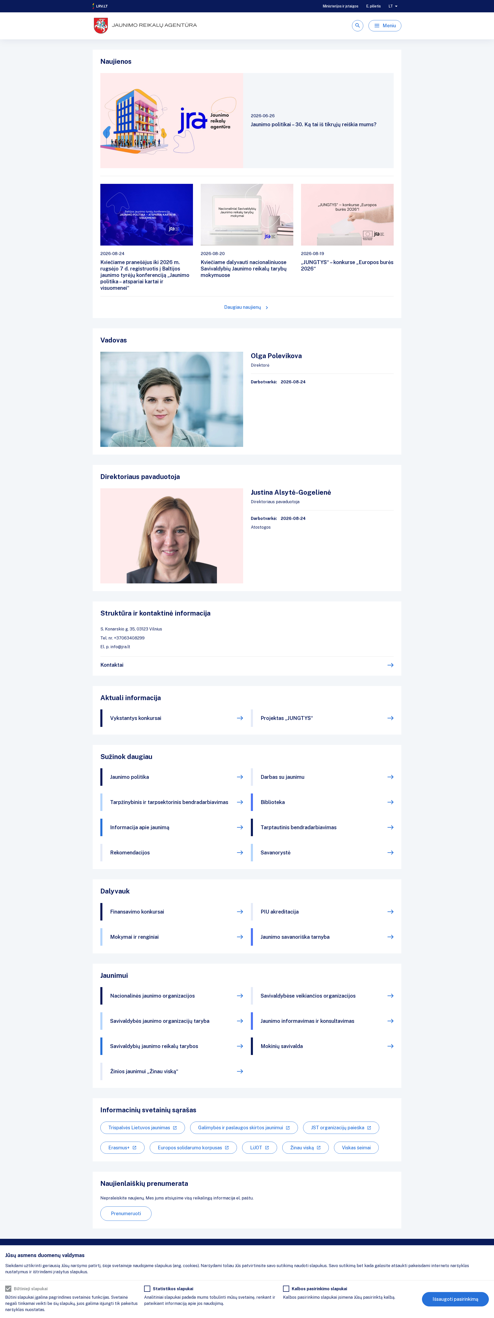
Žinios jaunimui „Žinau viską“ (144, 1071)
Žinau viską (302, 1147)
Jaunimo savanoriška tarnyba (295, 937)
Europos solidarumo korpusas (190, 1147)
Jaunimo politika (129, 777)
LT (391, 6)
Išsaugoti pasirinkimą (455, 1299)
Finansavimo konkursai (137, 912)
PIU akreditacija (280, 912)
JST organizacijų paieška (337, 1127)
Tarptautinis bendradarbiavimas (299, 827)
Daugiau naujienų (242, 307)
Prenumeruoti (126, 1213)
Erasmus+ (119, 1147)
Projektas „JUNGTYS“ (287, 718)
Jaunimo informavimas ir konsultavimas (307, 1021)
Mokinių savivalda (282, 1046)
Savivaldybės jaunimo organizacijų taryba (159, 1021)
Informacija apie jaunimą (139, 827)
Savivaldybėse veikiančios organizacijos (308, 996)
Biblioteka (273, 802)
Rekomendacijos (130, 853)
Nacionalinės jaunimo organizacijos (152, 996)
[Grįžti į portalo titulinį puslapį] (100, 6)
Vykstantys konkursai (135, 718)
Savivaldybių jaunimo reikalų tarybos (154, 1046)
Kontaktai (111, 665)
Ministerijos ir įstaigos (340, 6)
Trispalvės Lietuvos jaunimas (139, 1127)
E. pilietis (373, 6)
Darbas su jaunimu (282, 777)
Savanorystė (275, 853)
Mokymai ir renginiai (134, 937)
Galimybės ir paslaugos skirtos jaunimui (240, 1127)
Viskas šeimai (356, 1147)
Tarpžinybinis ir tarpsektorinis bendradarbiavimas (169, 802)
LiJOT (256, 1147)
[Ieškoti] (357, 25)
